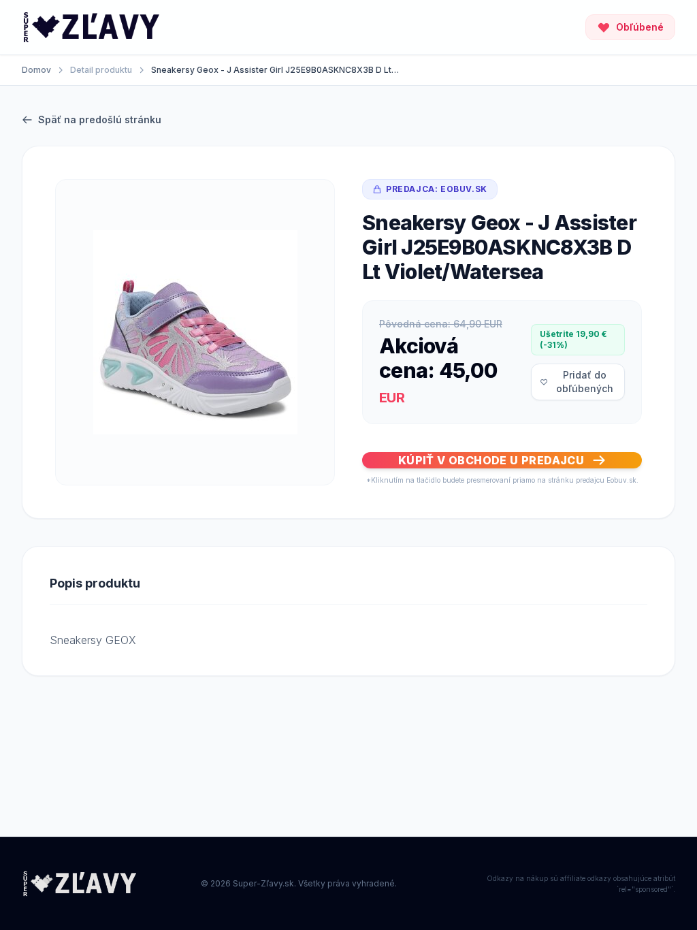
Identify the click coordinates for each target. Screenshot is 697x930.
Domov (36, 70)
